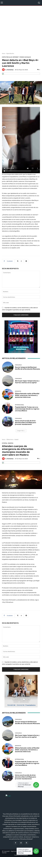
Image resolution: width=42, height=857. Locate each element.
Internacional (19, 404)
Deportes (18, 391)
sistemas (10, 69)
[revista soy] (21, 76)
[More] (26, 261)
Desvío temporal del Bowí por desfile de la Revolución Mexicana (27, 368)
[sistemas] (3, 69)
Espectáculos (10, 53)
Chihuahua (18, 365)
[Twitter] (26, 843)
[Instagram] (21, 843)
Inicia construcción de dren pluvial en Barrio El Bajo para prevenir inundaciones (25, 422)
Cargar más (20, 430)
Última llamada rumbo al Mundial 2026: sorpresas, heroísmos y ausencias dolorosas (27, 395)
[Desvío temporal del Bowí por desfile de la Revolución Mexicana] (7, 367)
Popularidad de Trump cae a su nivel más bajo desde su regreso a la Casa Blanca (27, 409)
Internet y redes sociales (22, 57)
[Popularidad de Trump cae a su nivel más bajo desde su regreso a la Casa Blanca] (7, 408)
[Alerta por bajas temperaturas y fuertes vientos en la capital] (7, 380)
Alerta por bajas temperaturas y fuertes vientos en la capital (27, 382)
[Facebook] (16, 843)
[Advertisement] (21, 28)
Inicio (3, 53)
